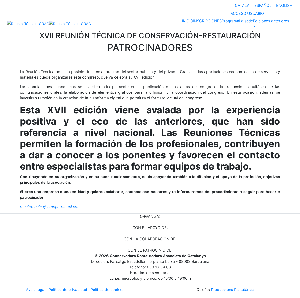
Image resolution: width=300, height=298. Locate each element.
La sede (246, 21)
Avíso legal (35, 289)
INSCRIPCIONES (207, 21)
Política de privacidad (68, 289)
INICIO (187, 21)
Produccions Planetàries (232, 289)
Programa (230, 21)
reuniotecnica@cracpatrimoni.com (50, 206)
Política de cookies (107, 289)
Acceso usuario (247, 13)
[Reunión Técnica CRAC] (49, 23)
